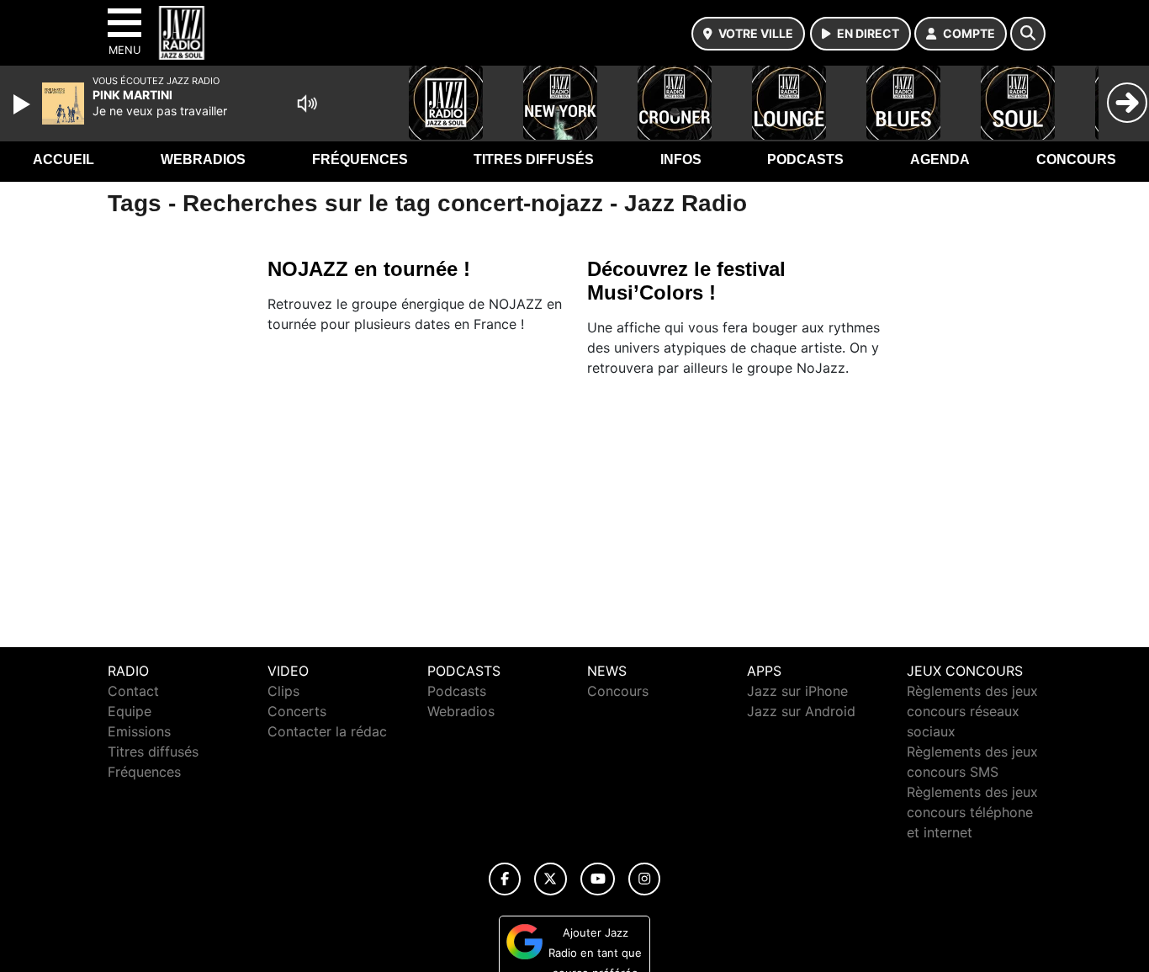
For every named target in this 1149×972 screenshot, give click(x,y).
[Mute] (307, 103)
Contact (133, 691)
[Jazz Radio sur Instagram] (644, 879)
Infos (681, 159)
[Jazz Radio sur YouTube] (597, 879)
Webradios (203, 159)
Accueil (63, 159)
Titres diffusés (534, 159)
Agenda (940, 159)
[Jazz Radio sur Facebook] (505, 879)
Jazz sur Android (801, 711)
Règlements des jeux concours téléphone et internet (972, 812)
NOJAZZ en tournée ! (368, 269)
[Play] (23, 104)
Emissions (139, 731)
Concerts (296, 711)
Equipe (129, 711)
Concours (1076, 159)
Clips (283, 691)
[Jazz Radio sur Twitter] (550, 879)
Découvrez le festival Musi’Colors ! (686, 281)
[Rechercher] (1028, 33)
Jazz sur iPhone (797, 691)
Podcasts (805, 159)
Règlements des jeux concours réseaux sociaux (972, 711)
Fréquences (360, 159)
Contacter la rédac (327, 731)
